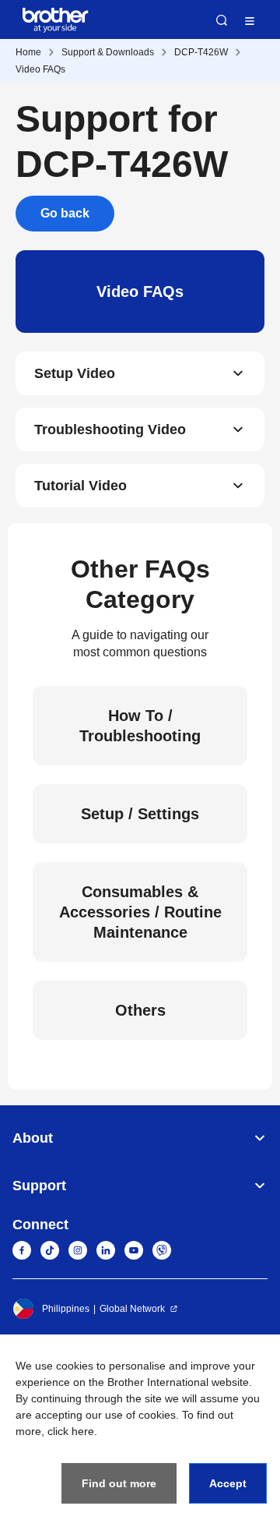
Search (221, 20)
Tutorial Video (80, 485)
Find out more (119, 1483)
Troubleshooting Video (110, 429)
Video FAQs (40, 69)
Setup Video (74, 373)
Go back (64, 213)
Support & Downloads (107, 52)
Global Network (132, 1308)
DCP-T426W (201, 52)
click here (70, 1431)
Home (28, 52)
